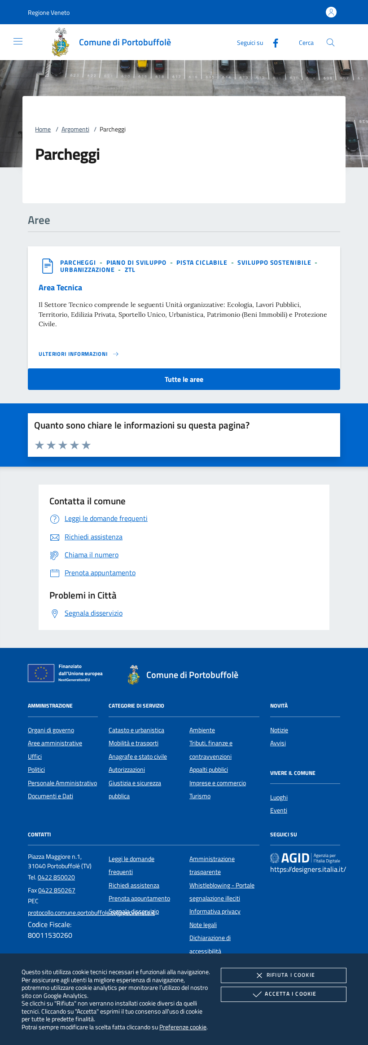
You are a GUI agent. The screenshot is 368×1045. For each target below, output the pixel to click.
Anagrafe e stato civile (138, 756)
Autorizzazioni (127, 769)
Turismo (199, 796)
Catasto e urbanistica (136, 730)
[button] (49, 12)
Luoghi (279, 797)
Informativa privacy (215, 911)
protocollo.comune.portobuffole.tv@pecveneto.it (91, 913)
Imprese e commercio (217, 783)
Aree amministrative (55, 743)
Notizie (279, 730)
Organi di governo (51, 730)
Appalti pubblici (208, 769)
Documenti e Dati (50, 796)
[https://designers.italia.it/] (305, 858)
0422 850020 (56, 877)
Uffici (35, 756)
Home (43, 129)
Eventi (278, 810)
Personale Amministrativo (62, 783)
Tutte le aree (184, 379)
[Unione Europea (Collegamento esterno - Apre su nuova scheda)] (68, 674)
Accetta (290, 993)
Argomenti (75, 129)
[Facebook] (272, 42)
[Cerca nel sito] (330, 42)
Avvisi (278, 743)
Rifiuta (291, 975)
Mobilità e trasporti (133, 743)
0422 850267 (56, 890)
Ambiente (202, 730)
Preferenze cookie (182, 1027)
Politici (36, 769)
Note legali (203, 925)
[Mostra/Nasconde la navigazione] (18, 41)
